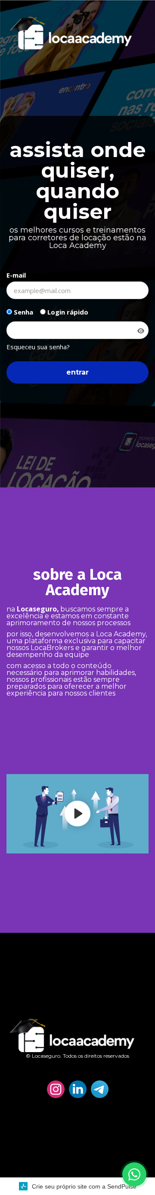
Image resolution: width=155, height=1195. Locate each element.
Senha (22, 312)
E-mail (16, 275)
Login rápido (67, 312)
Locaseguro (37, 609)
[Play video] (77, 813)
